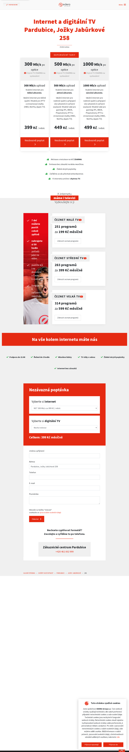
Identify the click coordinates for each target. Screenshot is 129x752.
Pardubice (60, 573)
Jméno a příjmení (36, 451)
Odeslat (35, 519)
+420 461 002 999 (65, 551)
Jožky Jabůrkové (74, 573)
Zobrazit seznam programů (67, 241)
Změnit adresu (64, 47)
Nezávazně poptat (34, 140)
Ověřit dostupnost (45, 573)
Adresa (32, 461)
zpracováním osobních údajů (50, 512)
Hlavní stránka (29, 573)
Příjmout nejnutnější (92, 745)
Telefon (32, 472)
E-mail (32, 483)
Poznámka (33, 494)
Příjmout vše (113, 745)
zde (118, 737)
